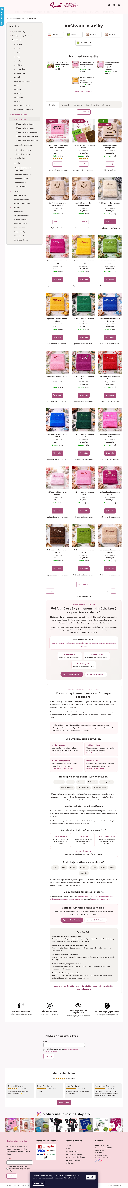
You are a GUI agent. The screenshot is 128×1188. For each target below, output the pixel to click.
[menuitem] (23, 12)
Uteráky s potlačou (21, 240)
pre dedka (17, 53)
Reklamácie (70, 1163)
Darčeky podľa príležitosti (22, 36)
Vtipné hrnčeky (20, 186)
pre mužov (18, 45)
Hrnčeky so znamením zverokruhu (23, 169)
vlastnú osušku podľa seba (88, 896)
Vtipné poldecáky (20, 224)
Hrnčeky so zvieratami (23, 174)
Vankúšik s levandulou (22, 203)
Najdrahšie (78, 105)
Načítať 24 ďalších (83, 584)
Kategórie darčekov (19, 114)
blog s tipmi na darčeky (100, 899)
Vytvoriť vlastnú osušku (95, 674)
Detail (56, 164)
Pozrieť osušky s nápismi (95, 753)
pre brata (17, 61)
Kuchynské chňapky (21, 216)
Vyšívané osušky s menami (24, 128)
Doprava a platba (72, 1151)
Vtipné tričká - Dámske (23, 154)
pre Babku (17, 93)
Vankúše (17, 207)
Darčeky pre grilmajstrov (23, 81)
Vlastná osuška (102, 643)
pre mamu (17, 89)
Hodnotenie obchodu (64, 1073)
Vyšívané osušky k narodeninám (26, 140)
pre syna (17, 57)
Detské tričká (20, 158)
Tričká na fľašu (19, 228)
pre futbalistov (19, 73)
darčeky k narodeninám (59, 899)
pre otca (17, 49)
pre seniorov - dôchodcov (23, 109)
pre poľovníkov (19, 69)
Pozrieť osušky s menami (61, 753)
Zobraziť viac (64, 1103)
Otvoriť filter (83, 112)
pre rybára (18, 65)
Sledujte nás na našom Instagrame (67, 1114)
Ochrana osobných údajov (75, 1157)
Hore (51, 591)
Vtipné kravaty (19, 232)
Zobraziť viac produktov (83, 91)
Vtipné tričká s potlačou (23, 145)
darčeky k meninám (76, 899)
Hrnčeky (17, 163)
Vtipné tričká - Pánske (23, 150)
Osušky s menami (58, 643)
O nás (68, 1148)
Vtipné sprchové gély (22, 199)
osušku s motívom (106, 896)
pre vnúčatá (18, 97)
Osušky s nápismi (71, 643)
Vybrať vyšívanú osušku (72, 674)
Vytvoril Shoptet (116, 1185)
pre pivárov (18, 77)
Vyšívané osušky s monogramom (27, 132)
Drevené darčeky (20, 220)
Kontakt (69, 1145)
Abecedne (106, 105)
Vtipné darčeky (19, 236)
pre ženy (17, 85)
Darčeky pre (16, 40)
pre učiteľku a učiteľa (22, 105)
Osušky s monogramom (87, 643)
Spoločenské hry (20, 195)
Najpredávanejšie (92, 105)
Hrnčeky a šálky (20, 182)
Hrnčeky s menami (21, 178)
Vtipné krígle (18, 212)
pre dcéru (17, 101)
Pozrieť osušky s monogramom (63, 768)
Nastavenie (38, 1183)
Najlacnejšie (65, 105)
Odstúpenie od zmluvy (74, 1160)
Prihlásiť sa (48, 1056)
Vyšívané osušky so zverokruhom (27, 136)
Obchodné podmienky (74, 1154)
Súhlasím (90, 1177)
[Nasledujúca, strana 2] (113, 591)
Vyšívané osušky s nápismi (24, 124)
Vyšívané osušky (20, 119)
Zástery (17, 191)
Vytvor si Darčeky (18, 32)
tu (76, 1178)
